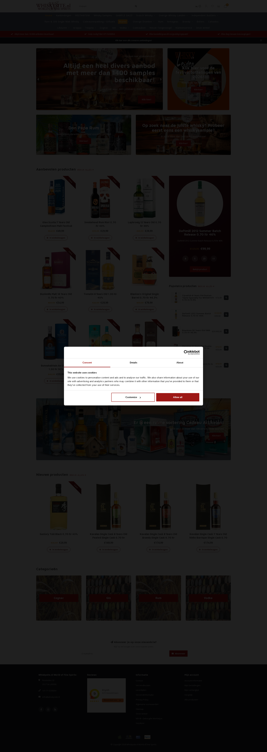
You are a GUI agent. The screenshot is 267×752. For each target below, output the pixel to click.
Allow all (177, 397)
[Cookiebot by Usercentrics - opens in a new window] (186, 352)
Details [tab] (133, 362)
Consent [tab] (87, 362)
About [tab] (179, 362)
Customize (131, 397)
